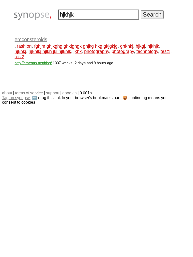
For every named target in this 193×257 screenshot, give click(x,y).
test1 (165, 51)
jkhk (78, 51)
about (7, 93)
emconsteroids (31, 39)
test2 (19, 56)
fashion (24, 46)
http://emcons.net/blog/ (33, 63)
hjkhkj (20, 51)
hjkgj (140, 46)
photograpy (123, 51)
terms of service (29, 93)
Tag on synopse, (16, 98)
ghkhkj (126, 46)
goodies (69, 93)
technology (147, 51)
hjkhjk (153, 46)
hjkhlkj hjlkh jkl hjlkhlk (50, 51)
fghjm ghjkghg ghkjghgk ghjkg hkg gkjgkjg (76, 46)
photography (96, 51)
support (52, 93)
